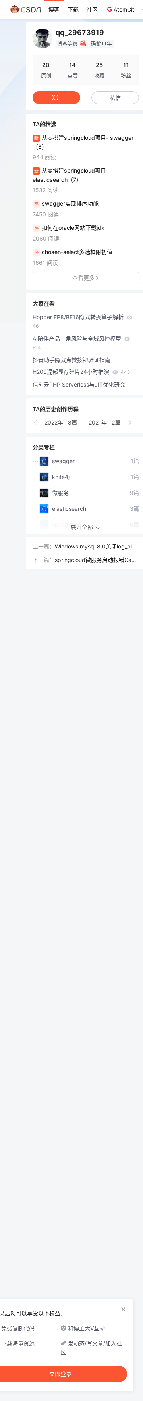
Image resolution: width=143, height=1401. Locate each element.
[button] (36, 423)
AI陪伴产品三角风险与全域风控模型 (78, 342)
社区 (92, 9)
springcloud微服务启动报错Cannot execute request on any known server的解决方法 (97, 560)
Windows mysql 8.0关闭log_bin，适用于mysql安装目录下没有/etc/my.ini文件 (96, 547)
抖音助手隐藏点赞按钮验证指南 (71, 359)
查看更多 (83, 277)
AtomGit (124, 9)
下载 (73, 9)
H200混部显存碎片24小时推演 (81, 371)
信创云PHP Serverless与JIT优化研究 (79, 384)
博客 (54, 9)
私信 (115, 97)
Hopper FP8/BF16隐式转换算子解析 (79, 321)
